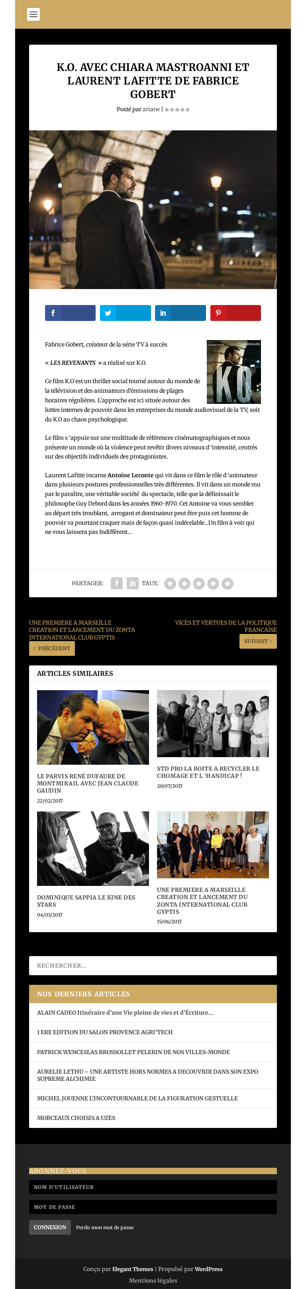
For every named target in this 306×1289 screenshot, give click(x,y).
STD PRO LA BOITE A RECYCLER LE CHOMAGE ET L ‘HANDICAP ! (208, 772)
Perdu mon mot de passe (104, 1227)
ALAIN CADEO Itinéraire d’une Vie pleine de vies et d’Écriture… (125, 1012)
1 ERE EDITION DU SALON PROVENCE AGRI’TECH (105, 1032)
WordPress (209, 1269)
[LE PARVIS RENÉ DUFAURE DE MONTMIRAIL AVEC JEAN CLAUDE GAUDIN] (93, 727)
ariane (151, 109)
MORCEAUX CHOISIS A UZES (76, 1118)
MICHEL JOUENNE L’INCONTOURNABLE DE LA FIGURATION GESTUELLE (137, 1098)
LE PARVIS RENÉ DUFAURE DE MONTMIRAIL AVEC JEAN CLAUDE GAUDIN (88, 783)
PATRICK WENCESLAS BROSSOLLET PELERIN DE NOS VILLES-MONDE (133, 1052)
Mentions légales (153, 1280)
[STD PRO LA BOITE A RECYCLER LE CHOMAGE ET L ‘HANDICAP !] (213, 724)
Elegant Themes (132, 1269)
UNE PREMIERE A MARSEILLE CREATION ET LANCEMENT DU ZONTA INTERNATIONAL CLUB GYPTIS (202, 900)
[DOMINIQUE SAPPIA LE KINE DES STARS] (93, 848)
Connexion (50, 1227)
